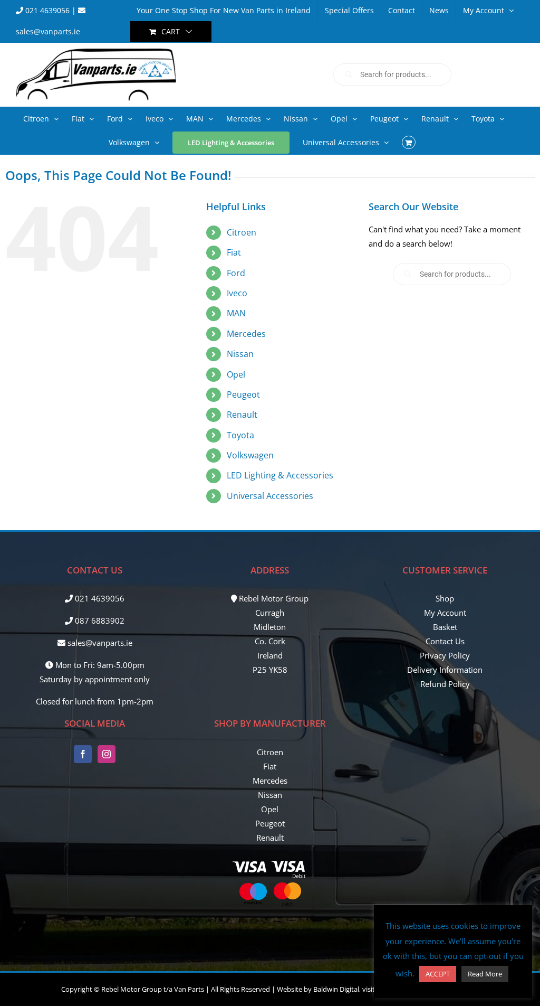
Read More (485, 974)
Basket (445, 627)
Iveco (237, 293)
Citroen (241, 232)
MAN (236, 313)
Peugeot (243, 394)
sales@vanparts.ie (98, 642)
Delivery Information (445, 669)
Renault (242, 414)
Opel (236, 374)
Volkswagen (250, 455)
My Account (445, 612)
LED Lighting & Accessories (280, 475)
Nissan (240, 354)
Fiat (234, 252)
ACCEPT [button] (438, 974)
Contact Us (445, 641)
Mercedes (246, 334)
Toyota (240, 435)
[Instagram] (106, 754)
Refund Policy (445, 684)
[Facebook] (83, 754)
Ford (236, 273)
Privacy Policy (445, 655)
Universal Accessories (270, 496)
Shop (445, 598)
